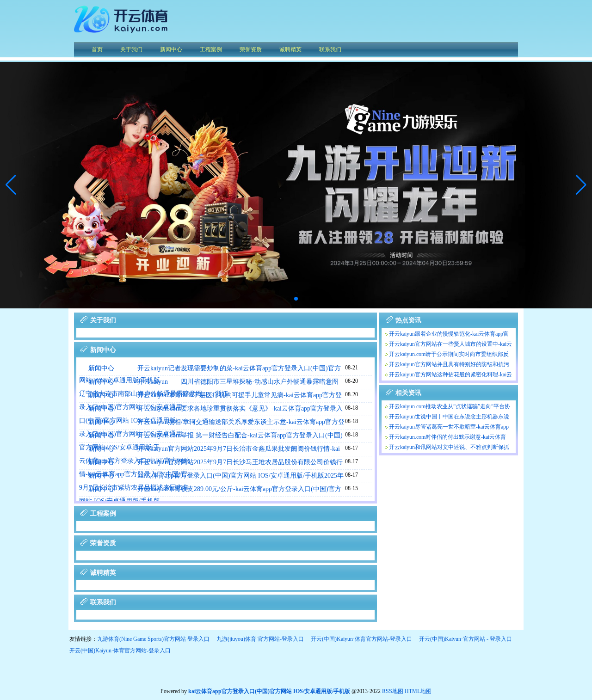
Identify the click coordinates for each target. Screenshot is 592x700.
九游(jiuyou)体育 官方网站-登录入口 (260, 639)
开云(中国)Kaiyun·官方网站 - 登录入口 (465, 639)
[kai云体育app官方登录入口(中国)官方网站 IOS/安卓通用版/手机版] (122, 35)
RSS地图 (392, 691)
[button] (581, 185)
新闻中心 (101, 368)
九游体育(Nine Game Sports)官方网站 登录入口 (153, 639)
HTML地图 (418, 691)
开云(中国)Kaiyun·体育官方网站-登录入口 (361, 639)
